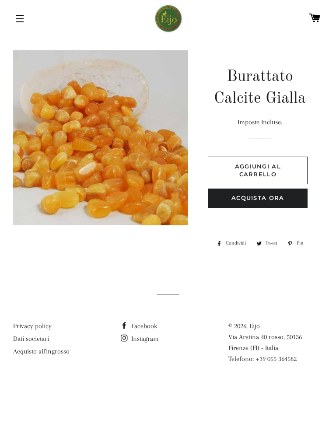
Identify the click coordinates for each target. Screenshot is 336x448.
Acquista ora (257, 197)
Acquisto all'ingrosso (41, 351)
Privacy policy (32, 326)
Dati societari (31, 339)
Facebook (143, 326)
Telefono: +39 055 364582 (262, 359)
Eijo (254, 326)
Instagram (144, 339)
